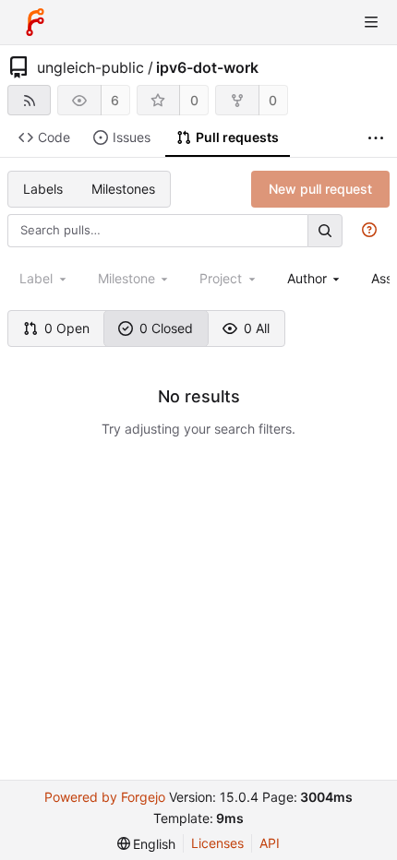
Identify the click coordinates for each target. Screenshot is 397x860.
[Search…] (325, 230)
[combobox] (315, 278)
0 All (257, 328)
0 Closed (166, 328)
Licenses (217, 843)
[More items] (376, 138)
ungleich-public (90, 67)
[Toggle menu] (371, 22)
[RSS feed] (29, 100)
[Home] (35, 22)
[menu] (146, 844)
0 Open (67, 328)
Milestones (123, 189)
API (269, 843)
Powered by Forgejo (104, 797)
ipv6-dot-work (207, 67)
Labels (43, 189)
